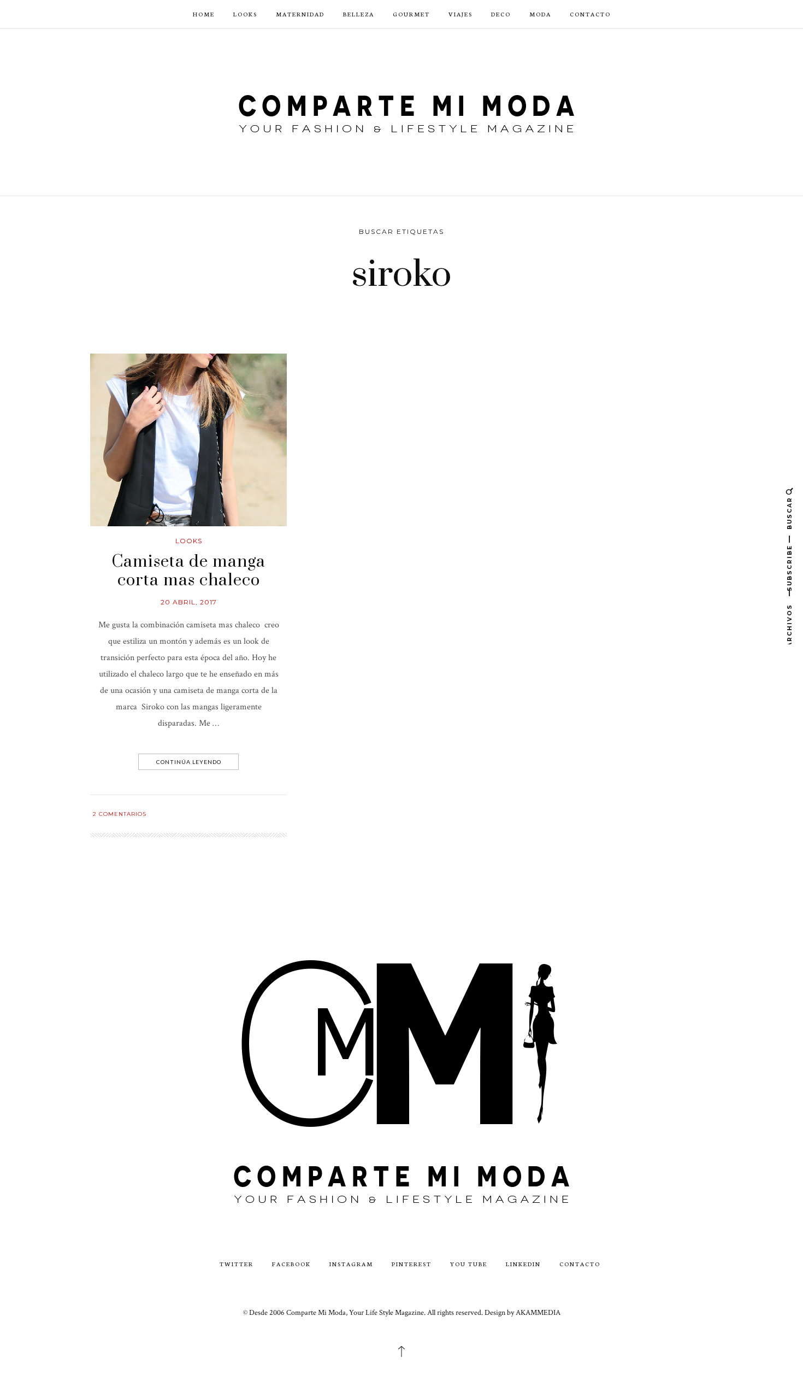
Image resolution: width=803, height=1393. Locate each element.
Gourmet (411, 14)
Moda (540, 14)
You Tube (468, 1264)
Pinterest (412, 1264)
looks (188, 541)
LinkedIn (523, 1264)
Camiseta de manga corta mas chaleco (188, 571)
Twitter (236, 1264)
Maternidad (300, 14)
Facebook (291, 1264)
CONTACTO (590, 14)
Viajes (460, 14)
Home (204, 14)
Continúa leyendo (188, 762)
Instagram (351, 1264)
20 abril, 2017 (189, 602)
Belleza (358, 14)
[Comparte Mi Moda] (401, 111)
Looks (245, 14)
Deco (501, 14)
